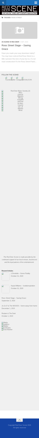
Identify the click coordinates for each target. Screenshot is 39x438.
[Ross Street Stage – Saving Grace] (19, 30)
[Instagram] (23, 432)
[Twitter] (19, 432)
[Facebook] (15, 432)
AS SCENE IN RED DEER (10, 42)
